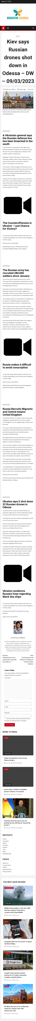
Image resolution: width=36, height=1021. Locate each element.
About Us (5, 863)
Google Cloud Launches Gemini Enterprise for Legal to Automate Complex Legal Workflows (15, 975)
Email (6, 707)
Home (4, 839)
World (18, 36)
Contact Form (7, 865)
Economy (5, 845)
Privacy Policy (7, 871)
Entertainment (7, 853)
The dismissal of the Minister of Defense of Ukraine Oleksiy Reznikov (26, 660)
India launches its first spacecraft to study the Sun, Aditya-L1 (9, 659)
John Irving (16, 915)
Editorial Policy (7, 869)
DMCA (5, 867)
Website (7, 713)
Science (5, 847)
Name (6, 701)
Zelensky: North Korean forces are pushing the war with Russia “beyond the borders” (17, 823)
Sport (4, 851)
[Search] (33, 28)
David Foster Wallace (10, 89)
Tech (4, 849)
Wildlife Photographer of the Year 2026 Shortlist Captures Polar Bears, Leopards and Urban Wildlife (17, 910)
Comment (7, 678)
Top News (6, 841)
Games (6, 986)
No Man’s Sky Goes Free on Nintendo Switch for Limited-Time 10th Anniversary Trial (16, 1009)
